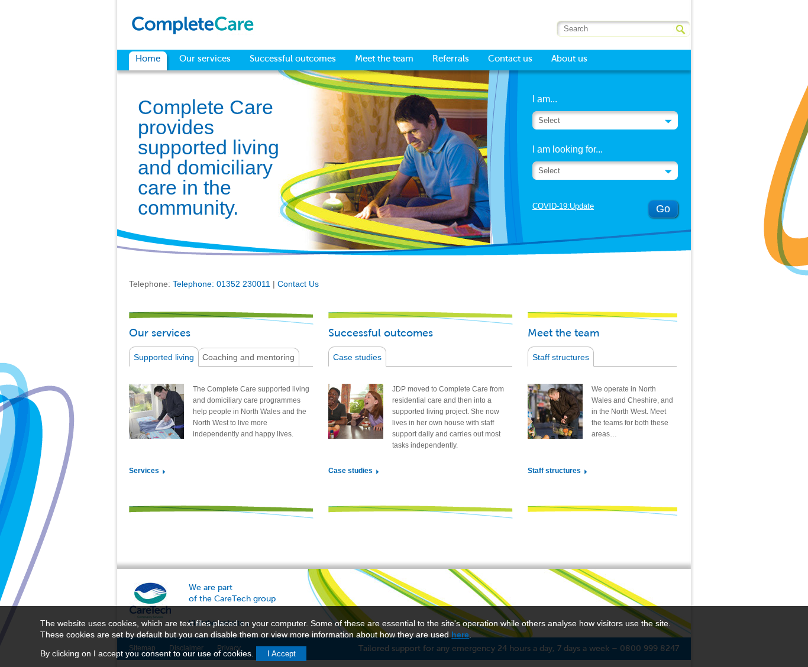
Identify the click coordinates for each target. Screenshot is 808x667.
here (460, 634)
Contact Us (298, 284)
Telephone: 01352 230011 (221, 284)
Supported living (164, 357)
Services (144, 471)
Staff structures (560, 357)
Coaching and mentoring (248, 357)
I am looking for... (567, 149)
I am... (544, 99)
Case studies (357, 357)
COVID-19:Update (563, 206)
